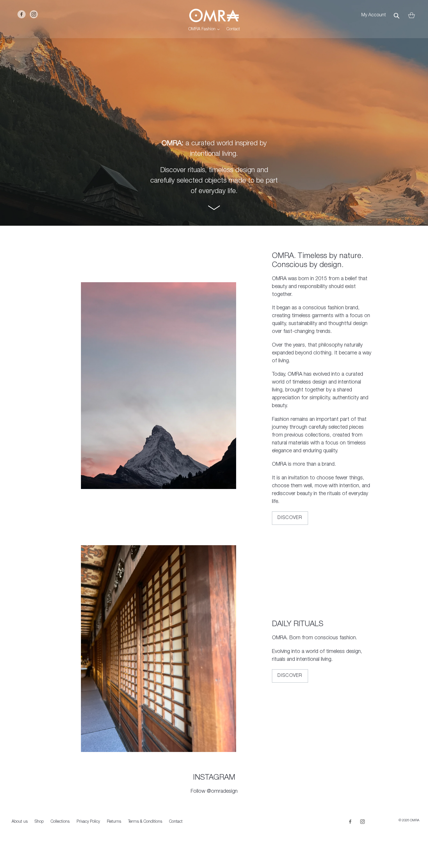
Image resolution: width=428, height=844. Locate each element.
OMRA (414, 820)
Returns (114, 822)
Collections (60, 822)
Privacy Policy (88, 822)
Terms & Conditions (145, 822)
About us (20, 822)
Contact (233, 29)
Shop (39, 822)
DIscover (290, 676)
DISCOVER (290, 518)
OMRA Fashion (205, 29)
